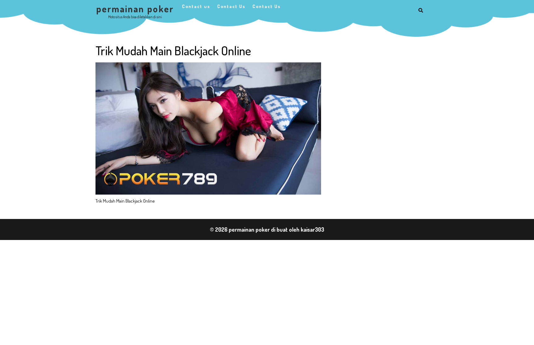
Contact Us (231, 6)
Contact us (196, 6)
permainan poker (135, 9)
